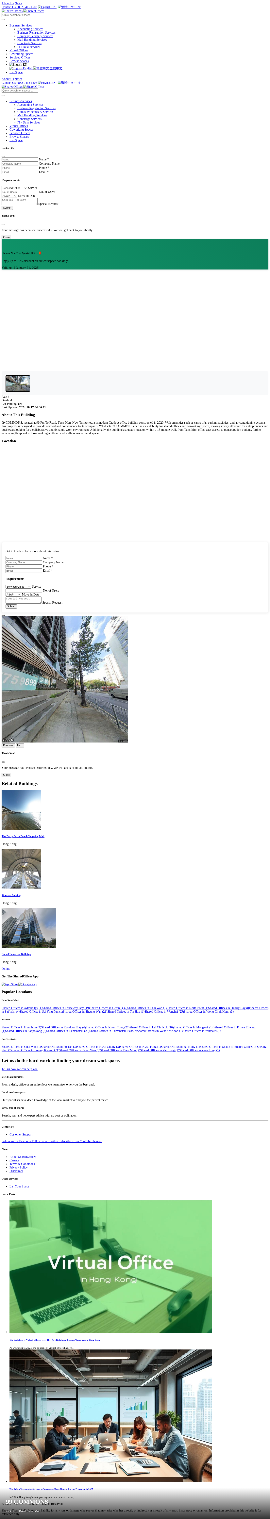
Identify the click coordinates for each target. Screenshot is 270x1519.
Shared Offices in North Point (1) (187, 1008)
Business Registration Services (36, 32)
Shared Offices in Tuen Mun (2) (120, 1050)
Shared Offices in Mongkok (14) (194, 1027)
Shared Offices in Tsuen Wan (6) (79, 1050)
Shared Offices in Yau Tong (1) (159, 1050)
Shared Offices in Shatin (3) (217, 1046)
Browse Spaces (19, 61)
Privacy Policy (18, 1167)
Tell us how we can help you (20, 1069)
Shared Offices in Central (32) (108, 1008)
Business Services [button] (20, 25)
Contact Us (9, 7)
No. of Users (47, 191)
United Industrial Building (16, 954)
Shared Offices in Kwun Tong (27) (107, 1027)
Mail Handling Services (32, 39)
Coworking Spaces (21, 54)
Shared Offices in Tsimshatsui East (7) (113, 1031)
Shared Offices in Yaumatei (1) (202, 1031)
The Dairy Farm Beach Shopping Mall (23, 836)
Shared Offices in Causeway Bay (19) (66, 1008)
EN (54, 7)
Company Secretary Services (35, 36)
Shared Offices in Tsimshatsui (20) (67, 1031)
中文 (77, 7)
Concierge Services (29, 43)
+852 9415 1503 (26, 7)
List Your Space (19, 1186)
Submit (7, 207)
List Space (16, 72)
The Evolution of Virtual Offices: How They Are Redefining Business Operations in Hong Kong (54, 1340)
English (27, 68)
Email (44, 171)
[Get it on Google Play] (27, 984)
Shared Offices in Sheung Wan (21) (85, 1011)
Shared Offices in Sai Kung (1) (180, 1046)
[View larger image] (18, 383)
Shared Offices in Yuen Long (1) (199, 1050)
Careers (14, 1160)
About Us (8, 3)
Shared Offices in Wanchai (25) (164, 1011)
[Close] (3, 156)
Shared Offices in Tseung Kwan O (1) (35, 1050)
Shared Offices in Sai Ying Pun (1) (41, 1011)
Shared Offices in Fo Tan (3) (59, 1046)
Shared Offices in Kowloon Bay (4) (63, 1027)
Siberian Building (11, 895)
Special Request (48, 203)
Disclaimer (16, 1171)
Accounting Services (30, 29)
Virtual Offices (18, 50)
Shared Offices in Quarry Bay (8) (229, 1008)
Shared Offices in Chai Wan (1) (147, 1008)
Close (6, 237)
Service (32, 187)
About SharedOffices (22, 1156)
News (18, 3)
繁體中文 (55, 68)
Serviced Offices (19, 57)
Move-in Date (26, 195)
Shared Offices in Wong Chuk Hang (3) (209, 1011)
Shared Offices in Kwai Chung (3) (98, 1046)
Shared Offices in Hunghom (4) (21, 1027)
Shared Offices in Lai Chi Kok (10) (151, 1027)
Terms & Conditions (22, 1164)
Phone (44, 167)
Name (44, 159)
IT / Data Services (28, 46)
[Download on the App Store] (10, 984)
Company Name (49, 163)
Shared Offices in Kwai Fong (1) (140, 1046)
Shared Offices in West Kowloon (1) (160, 1031)
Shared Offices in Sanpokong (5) (25, 1031)
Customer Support (20, 1134)
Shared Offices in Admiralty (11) (22, 1008)
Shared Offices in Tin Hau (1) (125, 1011)
